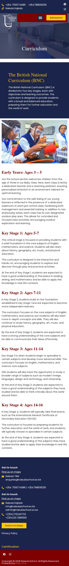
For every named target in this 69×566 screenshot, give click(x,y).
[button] (40, 17)
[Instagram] (64, 9)
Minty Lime (20, 563)
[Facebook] (64, 4)
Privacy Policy (9, 533)
